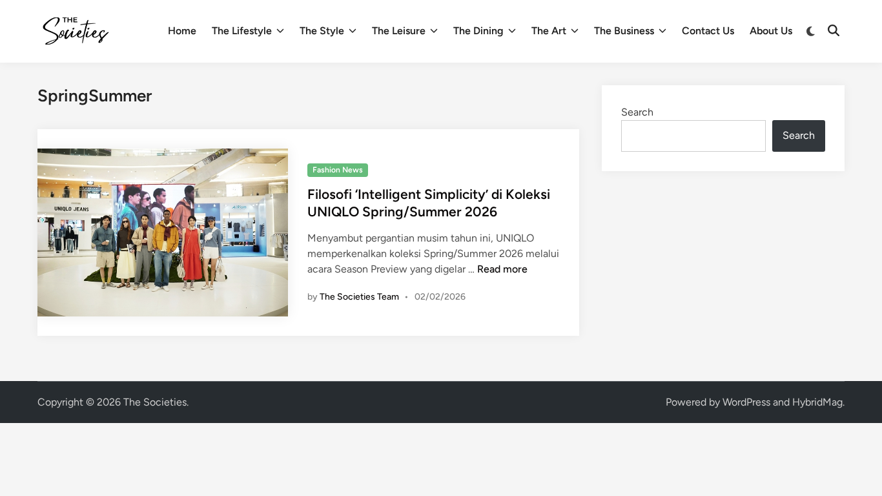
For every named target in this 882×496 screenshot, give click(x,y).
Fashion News (338, 169)
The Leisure (399, 31)
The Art (548, 31)
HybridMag (817, 402)
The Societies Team (359, 296)
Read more (502, 269)
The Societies (155, 402)
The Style (322, 31)
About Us (771, 31)
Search (637, 112)
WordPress (746, 402)
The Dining (478, 31)
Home (182, 31)
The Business (624, 31)
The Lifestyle (242, 31)
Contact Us (708, 31)
